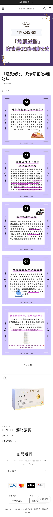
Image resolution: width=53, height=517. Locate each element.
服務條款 (28, 513)
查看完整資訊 (7, 441)
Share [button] (7, 91)
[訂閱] (45, 471)
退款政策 (37, 509)
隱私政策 (45, 509)
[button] (3, 8)
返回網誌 (28, 365)
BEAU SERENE (14, 509)
